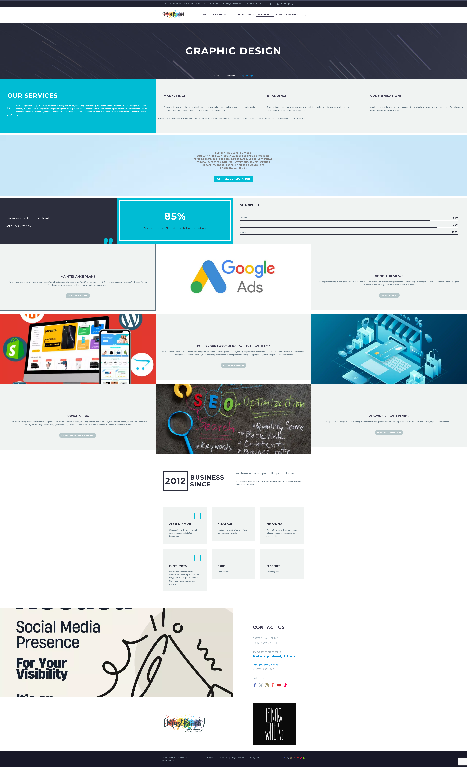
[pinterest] (273, 685)
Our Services (265, 15)
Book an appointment (287, 15)
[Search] (304, 14)
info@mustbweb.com (234, 4)
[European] (233, 524)
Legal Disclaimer (238, 758)
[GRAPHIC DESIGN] (185, 525)
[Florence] (282, 564)
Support (210, 758)
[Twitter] (274, 4)
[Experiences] (185, 570)
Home (205, 15)
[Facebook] (270, 4)
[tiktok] (285, 685)
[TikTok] (289, 4)
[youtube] (279, 685)
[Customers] (282, 525)
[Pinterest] (281, 4)
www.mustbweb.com (253, 4)
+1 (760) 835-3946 (213, 4)
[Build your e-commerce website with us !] (233, 347)
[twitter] (261, 685)
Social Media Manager (242, 15)
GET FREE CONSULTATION (233, 178)
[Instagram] (278, 4)
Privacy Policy (255, 758)
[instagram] (267, 685)
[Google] (292, 4)
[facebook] (255, 685)
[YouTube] (285, 4)
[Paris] (233, 564)
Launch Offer (219, 15)
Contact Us (223, 758)
